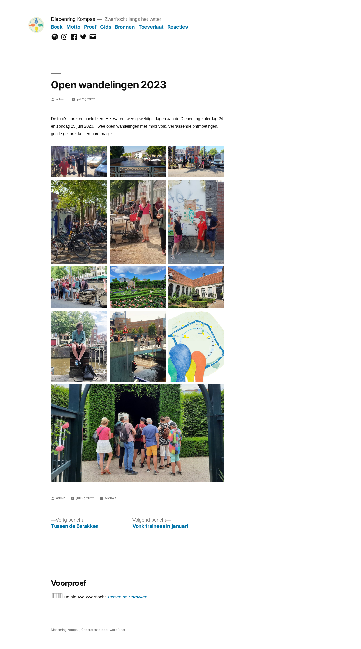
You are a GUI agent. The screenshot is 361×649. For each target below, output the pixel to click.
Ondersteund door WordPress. (104, 630)
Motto (73, 27)
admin (60, 99)
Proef (90, 27)
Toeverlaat (151, 27)
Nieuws (110, 498)
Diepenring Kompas (73, 19)
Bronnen (125, 27)
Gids (105, 27)
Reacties (177, 27)
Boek (56, 27)
